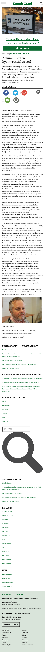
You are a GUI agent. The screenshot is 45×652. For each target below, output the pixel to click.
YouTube (5, 422)
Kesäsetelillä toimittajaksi (10, 368)
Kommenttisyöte (7, 582)
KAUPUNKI (6, 524)
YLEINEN (5, 556)
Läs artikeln (22, 48)
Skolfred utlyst (7, 350)
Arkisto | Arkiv (11, 624)
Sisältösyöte (6, 578)
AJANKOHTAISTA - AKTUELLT (19, 54)
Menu (3, 3)
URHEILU (5, 552)
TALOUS (5, 548)
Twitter (4, 414)
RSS (3, 418)
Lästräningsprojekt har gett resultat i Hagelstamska (19, 364)
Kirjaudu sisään (7, 574)
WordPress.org (7, 586)
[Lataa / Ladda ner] (39, 92)
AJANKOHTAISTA (8, 512)
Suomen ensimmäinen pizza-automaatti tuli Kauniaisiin (20, 383)
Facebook (5, 410)
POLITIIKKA (6, 544)
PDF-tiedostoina (14, 617)
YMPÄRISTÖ (6, 560)
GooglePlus (6, 405)
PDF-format (18, 619)
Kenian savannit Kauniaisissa (12, 360)
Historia (5, 520)
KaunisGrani (22, 3)
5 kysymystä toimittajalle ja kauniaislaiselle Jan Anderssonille (22, 379)
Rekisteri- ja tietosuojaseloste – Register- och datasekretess (21, 609)
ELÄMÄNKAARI (7, 516)
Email (4, 401)
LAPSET (5, 540)
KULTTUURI (6, 536)
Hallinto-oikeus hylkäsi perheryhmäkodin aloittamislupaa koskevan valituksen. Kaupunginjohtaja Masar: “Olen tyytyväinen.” (21, 389)
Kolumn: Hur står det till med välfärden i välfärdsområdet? (22, 41)
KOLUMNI (5, 528)
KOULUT (5, 532)
